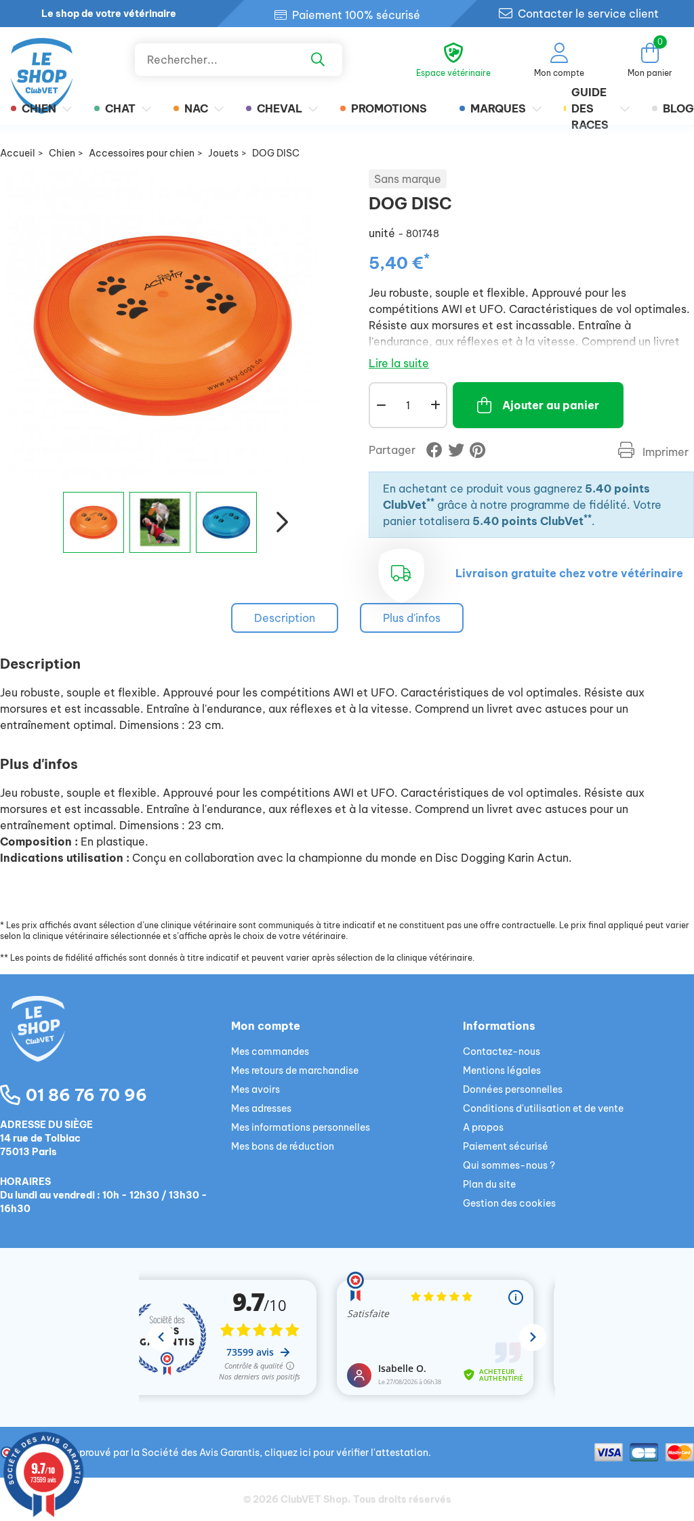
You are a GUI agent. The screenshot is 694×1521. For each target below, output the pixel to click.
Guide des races (590, 108)
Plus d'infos (412, 618)
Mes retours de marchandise (295, 1070)
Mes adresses (261, 1108)
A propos (483, 1127)
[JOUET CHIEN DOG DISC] (93, 522)
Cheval (279, 108)
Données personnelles (513, 1089)
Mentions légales (502, 1070)
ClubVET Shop (314, 1499)
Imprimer (664, 452)
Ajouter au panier (550, 405)
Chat (120, 108)
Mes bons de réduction (282, 1146)
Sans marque (407, 179)
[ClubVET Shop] (115, 1045)
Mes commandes (270, 1051)
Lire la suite (399, 363)
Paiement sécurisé (505, 1146)
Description (284, 618)
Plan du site (489, 1184)
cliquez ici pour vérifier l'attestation (346, 1452)
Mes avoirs (255, 1089)
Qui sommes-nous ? (509, 1165)
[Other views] (44, 527)
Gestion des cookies (509, 1203)
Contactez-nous (501, 1051)
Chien (39, 108)
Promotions (389, 108)
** (430, 502)
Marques (498, 108)
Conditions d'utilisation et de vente (543, 1108)
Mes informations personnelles (300, 1127)
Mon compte (265, 1026)
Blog (678, 108)
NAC (196, 108)
